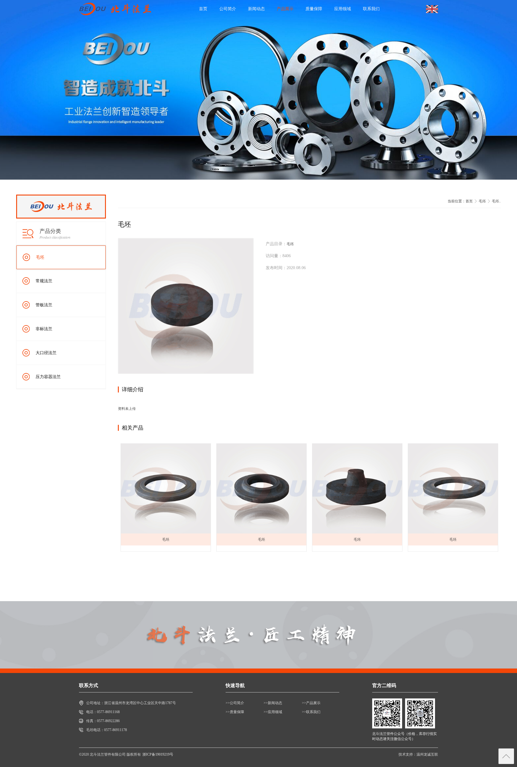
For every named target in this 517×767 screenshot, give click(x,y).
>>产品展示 (311, 703)
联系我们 (371, 9)
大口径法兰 (46, 353)
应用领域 (342, 9)
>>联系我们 (311, 712)
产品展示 (285, 9)
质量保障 (313, 9)
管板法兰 (44, 305)
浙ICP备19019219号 (157, 754)
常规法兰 (44, 281)
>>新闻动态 (273, 703)
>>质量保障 (235, 712)
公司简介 (227, 9)
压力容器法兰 (48, 377)
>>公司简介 (235, 703)
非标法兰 (44, 329)
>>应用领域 (273, 712)
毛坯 (40, 257)
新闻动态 (256, 9)
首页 (203, 9)
